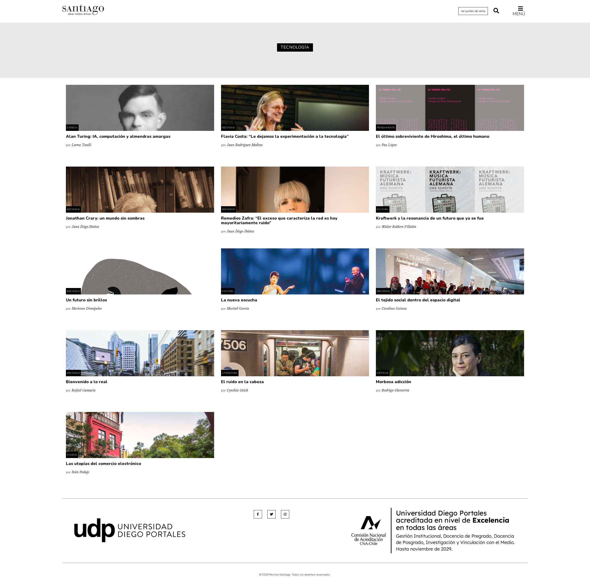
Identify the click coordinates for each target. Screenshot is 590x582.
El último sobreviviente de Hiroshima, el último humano (432, 136)
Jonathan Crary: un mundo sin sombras (105, 218)
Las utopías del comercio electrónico (103, 463)
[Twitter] (271, 514)
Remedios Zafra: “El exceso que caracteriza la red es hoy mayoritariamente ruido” (279, 220)
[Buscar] (496, 11)
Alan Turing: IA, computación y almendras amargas (118, 136)
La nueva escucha (239, 300)
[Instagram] (285, 514)
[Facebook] (258, 514)
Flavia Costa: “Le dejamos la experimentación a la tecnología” (285, 136)
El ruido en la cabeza (242, 382)
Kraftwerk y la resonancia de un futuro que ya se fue (430, 218)
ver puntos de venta (473, 11)
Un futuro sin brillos (86, 300)
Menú (519, 13)
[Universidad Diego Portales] (129, 530)
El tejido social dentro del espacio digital (418, 300)
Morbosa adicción (393, 382)
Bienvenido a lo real (86, 382)
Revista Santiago (83, 10)
